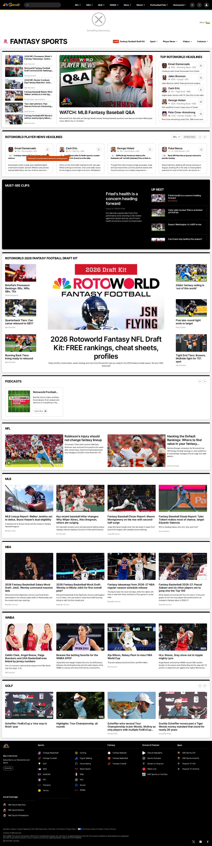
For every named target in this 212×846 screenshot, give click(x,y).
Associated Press (165, 733)
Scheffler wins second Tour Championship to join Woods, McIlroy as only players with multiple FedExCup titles (132, 726)
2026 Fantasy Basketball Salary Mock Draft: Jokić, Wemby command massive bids (29, 587)
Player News (169, 41)
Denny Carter (181, 327)
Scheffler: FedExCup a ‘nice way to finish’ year (26, 725)
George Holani (176, 100)
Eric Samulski (29, 99)
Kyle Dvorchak (29, 64)
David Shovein (29, 111)
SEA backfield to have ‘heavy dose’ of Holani (180, 107)
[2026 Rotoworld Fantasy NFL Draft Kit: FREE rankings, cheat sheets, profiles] (106, 297)
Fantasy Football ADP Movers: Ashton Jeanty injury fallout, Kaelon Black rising (38, 116)
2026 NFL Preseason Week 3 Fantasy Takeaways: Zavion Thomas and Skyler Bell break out (38, 57)
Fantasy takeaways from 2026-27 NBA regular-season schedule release (131, 586)
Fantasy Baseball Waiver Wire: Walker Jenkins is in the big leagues (38, 93)
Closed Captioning (24, 829)
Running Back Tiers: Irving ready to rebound (19, 357)
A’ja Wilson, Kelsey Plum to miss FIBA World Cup (130, 657)
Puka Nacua (175, 148)
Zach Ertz (174, 88)
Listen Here (39, 411)
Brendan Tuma (10, 531)
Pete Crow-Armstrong (181, 112)
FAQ (32, 829)
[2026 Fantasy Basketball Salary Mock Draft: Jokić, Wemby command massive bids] (29, 566)
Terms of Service (110, 829)
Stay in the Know (10, 756)
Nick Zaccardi (10, 672)
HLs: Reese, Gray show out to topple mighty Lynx (181, 657)
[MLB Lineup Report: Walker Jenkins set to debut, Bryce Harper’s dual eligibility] (29, 498)
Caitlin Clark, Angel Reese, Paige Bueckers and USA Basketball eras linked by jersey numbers (26, 658)
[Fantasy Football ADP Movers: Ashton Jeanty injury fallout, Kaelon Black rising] (14, 119)
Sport (152, 41)
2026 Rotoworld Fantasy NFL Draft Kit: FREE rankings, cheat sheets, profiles (105, 347)
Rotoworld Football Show (44, 392)
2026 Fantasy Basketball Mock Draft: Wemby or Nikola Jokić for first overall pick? (79, 587)
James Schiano (39, 99)
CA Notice (99, 829)
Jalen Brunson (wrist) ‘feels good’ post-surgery (181, 83)
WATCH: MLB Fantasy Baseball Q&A (97, 112)
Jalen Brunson (177, 76)
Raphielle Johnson (11, 604)
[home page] (11, 5)
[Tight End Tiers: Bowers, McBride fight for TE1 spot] (191, 343)
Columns (201, 41)
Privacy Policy (71, 829)
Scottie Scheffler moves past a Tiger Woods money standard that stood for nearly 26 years (181, 726)
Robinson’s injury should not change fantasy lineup (83, 438)
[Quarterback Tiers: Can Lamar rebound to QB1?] (20, 308)
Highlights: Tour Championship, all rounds (77, 725)
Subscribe (8, 768)
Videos (186, 41)
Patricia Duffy (112, 733)
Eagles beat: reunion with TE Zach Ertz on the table (183, 95)
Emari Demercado (179, 64)
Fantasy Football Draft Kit (129, 41)
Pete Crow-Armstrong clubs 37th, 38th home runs (182, 119)
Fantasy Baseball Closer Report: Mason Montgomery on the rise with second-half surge (131, 519)
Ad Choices (61, 829)
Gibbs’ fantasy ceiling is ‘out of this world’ (190, 287)
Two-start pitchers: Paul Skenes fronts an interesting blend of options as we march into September (38, 105)
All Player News (189, 137)
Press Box (52, 829)
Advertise (6, 829)
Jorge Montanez (114, 534)
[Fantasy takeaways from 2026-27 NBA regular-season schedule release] (132, 566)
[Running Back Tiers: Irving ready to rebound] (20, 343)
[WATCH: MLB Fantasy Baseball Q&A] (106, 81)
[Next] (205, 137)
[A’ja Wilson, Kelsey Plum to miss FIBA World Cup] (132, 637)
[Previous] (200, 137)
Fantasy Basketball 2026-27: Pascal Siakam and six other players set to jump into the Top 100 (180, 587)
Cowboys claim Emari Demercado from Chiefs (180, 71)
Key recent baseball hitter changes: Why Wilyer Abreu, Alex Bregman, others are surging (77, 519)
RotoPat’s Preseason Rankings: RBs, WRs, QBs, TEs (17, 288)
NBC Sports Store (41, 829)
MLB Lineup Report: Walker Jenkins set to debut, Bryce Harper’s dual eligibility (28, 518)
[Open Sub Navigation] (80, 5)
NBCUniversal (16, 833)
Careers (13, 829)
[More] (192, 5)
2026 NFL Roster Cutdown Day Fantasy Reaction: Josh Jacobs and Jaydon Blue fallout (37, 81)
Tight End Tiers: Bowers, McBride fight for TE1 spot (191, 358)
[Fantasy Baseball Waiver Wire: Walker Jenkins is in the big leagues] (14, 96)
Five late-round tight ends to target (188, 322)
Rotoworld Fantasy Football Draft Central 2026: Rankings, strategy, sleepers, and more (38, 69)
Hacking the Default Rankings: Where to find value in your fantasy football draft (184, 440)
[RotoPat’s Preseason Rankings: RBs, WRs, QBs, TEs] (20, 273)
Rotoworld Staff (30, 76)
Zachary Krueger (173, 466)
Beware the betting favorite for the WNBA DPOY (77, 657)
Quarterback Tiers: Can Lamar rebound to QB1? (19, 322)
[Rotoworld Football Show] (19, 401)
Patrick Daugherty (11, 295)
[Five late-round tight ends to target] (191, 308)
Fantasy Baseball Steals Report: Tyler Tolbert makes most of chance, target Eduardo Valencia (181, 519)
